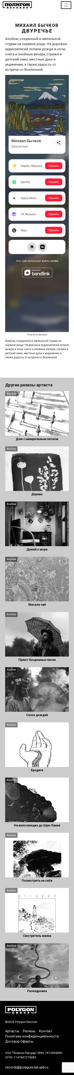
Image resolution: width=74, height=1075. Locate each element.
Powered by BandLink (37, 335)
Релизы (29, 1031)
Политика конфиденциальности (32, 1036)
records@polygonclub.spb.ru (26, 1067)
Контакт (45, 1031)
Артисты (12, 1031)
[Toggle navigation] (66, 5)
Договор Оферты (19, 1041)
